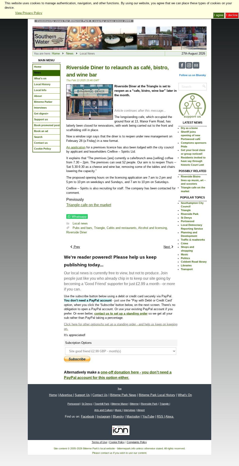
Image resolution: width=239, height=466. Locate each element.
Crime (184, 243)
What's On (185, 395)
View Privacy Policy (28, 13)
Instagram (103, 416)
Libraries (186, 265)
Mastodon (133, 416)
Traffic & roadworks (193, 239)
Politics (185, 258)
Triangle (186, 210)
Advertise (66, 395)
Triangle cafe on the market (88, 205)
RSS (160, 416)
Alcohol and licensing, (153, 228)
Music (184, 254)
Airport (141, 410)
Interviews (129, 410)
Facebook (87, 416)
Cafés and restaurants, (122, 228)
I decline (232, 15)
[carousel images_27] (119, 38)
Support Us (82, 395)
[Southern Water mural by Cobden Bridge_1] (49, 38)
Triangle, (100, 228)
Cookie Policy (117, 442)
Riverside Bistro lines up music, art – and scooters (193, 180)
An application (75, 147)
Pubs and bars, (83, 228)
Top (120, 389)
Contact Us (100, 395)
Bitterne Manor (119, 403)
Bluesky (118, 416)
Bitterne (134, 403)
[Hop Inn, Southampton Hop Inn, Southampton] (154, 38)
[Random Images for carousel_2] (189, 38)
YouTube (148, 416)
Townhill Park (101, 403)
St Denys (186, 217)
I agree (218, 15)
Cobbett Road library (194, 261)
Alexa (169, 416)
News (70, 53)
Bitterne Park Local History (157, 395)
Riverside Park (189, 214)
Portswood (187, 221)
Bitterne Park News (123, 395)
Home (56, 53)
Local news (80, 223)
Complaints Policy (137, 442)
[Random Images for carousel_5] (84, 38)
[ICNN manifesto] (119, 431)
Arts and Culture (103, 410)
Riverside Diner (76, 232)
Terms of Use (99, 442)
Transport (187, 269)
